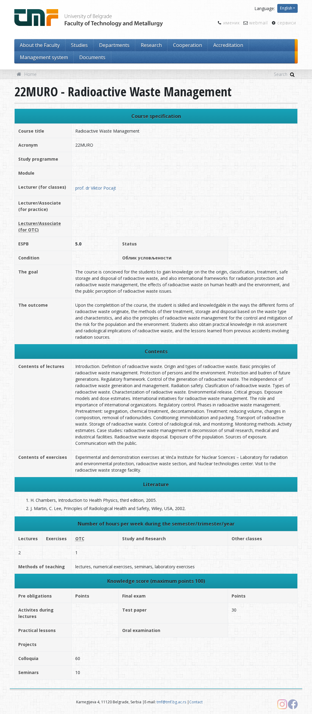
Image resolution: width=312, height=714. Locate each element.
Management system (44, 57)
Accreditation (228, 45)
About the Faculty (40, 45)
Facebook (293, 704)
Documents (92, 57)
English (286, 8)
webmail (258, 23)
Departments (114, 45)
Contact (196, 702)
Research (151, 45)
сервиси (286, 23)
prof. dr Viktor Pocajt (95, 188)
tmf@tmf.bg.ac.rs (171, 702)
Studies (79, 45)
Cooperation (187, 45)
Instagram (282, 704)
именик (231, 23)
